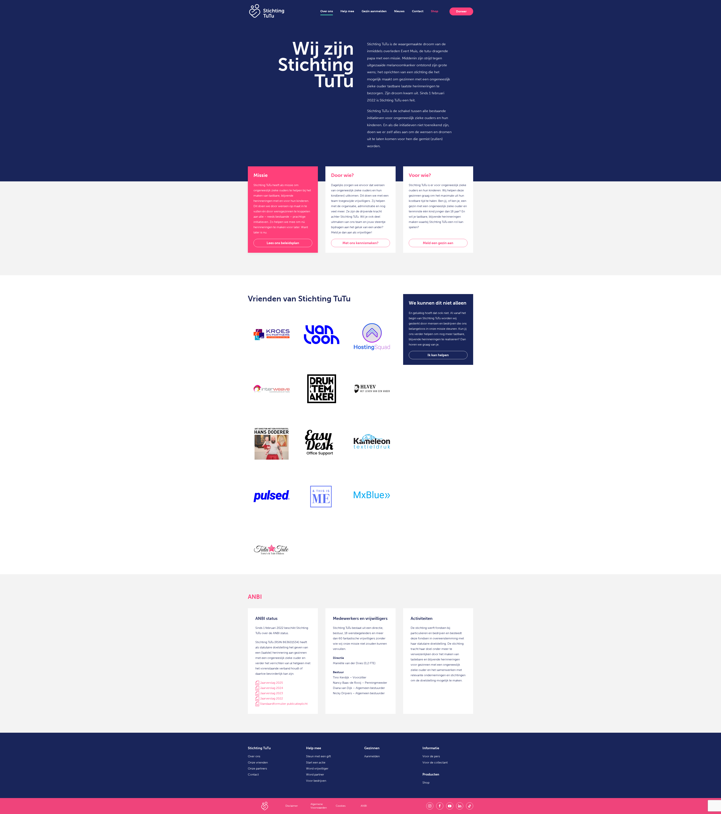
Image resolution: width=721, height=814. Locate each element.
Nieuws (399, 11)
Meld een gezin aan (438, 243)
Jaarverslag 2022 (271, 698)
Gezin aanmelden (374, 11)
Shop (434, 11)
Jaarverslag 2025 (271, 682)
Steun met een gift (318, 756)
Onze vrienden (258, 762)
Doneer (461, 11)
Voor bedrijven (316, 780)
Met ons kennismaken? (360, 243)
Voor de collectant (435, 762)
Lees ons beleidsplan (283, 243)
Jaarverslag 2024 (271, 688)
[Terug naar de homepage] (266, 11)
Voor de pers (431, 756)
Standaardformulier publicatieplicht (284, 703)
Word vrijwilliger (317, 768)
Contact (417, 11)
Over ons (326, 11)
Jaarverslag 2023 (271, 693)
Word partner (315, 774)
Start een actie (315, 762)
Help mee (347, 11)
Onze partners (257, 768)
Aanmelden (372, 756)
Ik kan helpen (438, 355)
